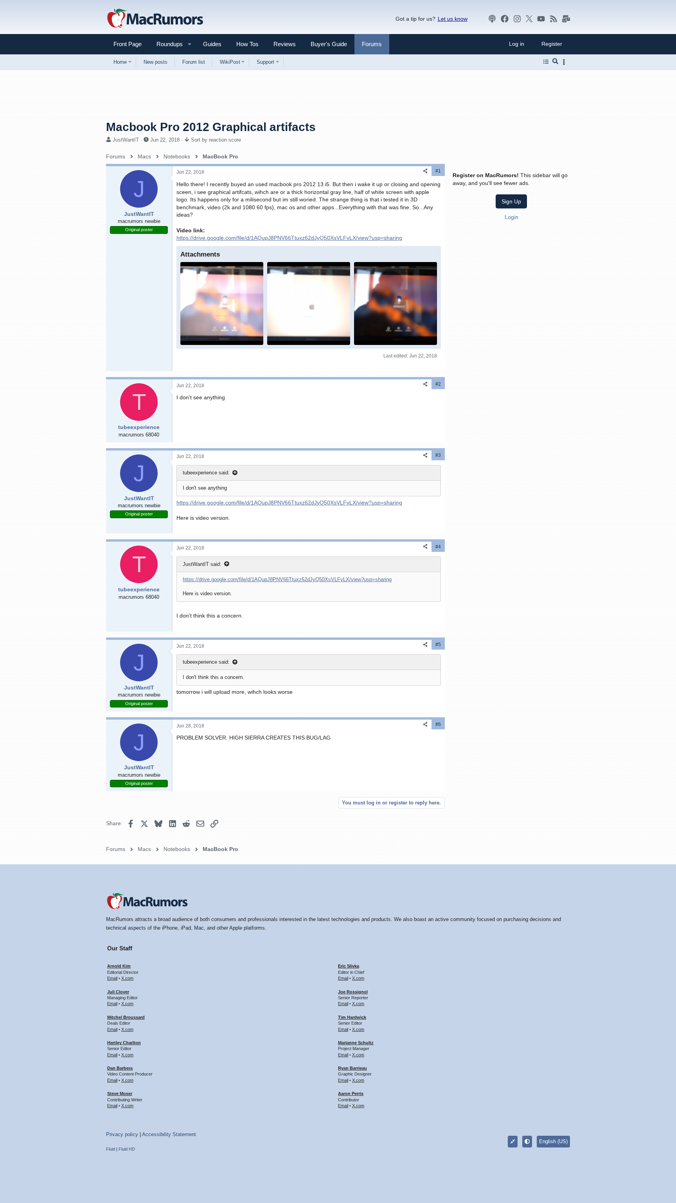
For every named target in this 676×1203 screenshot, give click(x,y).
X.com (127, 978)
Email (112, 978)
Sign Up (511, 201)
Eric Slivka (348, 966)
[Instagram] (517, 19)
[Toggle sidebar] (565, 62)
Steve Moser (119, 1093)
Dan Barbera (120, 1068)
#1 (438, 171)
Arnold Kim (119, 966)
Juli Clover (118, 991)
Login (511, 217)
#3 (438, 455)
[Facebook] (505, 19)
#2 (438, 384)
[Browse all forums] (546, 62)
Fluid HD (127, 1149)
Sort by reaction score (216, 140)
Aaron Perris (350, 1093)
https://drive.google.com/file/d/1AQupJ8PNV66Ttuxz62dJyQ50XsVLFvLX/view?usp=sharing (289, 238)
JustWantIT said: (202, 564)
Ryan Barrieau (352, 1068)
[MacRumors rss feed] (553, 19)
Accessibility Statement (169, 1134)
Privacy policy (122, 1134)
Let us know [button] (452, 19)
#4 (438, 546)
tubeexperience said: (206, 473)
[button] (166, 44)
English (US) (553, 1141)
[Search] (555, 62)
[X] (529, 19)
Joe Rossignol (353, 991)
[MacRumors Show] (492, 19)
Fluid (110, 1149)
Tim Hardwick (352, 1017)
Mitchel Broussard (126, 1017)
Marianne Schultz (356, 1042)
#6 (438, 724)
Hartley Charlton (124, 1042)
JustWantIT (126, 140)
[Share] (425, 171)
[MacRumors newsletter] (566, 19)
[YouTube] (541, 19)
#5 (438, 644)
